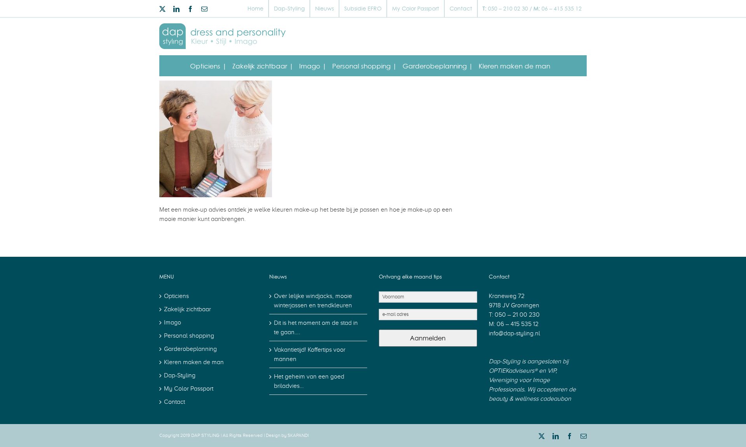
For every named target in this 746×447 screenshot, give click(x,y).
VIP (551, 370)
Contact (174, 401)
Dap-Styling (179, 375)
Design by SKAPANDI (287, 435)
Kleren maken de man (194, 362)
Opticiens (176, 296)
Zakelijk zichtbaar (187, 309)
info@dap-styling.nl (514, 333)
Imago (172, 322)
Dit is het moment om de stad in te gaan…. (316, 327)
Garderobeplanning (190, 348)
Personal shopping (189, 335)
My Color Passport (188, 388)
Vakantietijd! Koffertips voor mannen (309, 354)
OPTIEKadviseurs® (513, 370)
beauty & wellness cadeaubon (530, 398)
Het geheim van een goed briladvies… (309, 381)
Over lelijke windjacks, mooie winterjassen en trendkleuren (313, 301)
